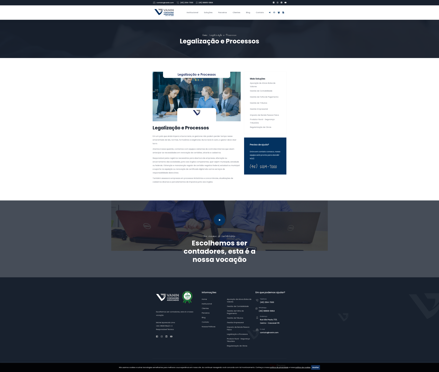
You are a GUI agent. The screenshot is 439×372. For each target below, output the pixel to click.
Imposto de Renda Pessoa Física (264, 115)
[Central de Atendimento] (274, 12)
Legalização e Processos (237, 334)
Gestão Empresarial (259, 109)
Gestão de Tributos (258, 103)
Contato (260, 12)
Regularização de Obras (260, 127)
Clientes (236, 12)
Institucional (192, 12)
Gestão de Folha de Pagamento (264, 97)
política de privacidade (279, 367)
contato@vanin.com (165, 2)
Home (204, 35)
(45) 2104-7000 (186, 2)
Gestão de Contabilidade (261, 91)
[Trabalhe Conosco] (283, 12)
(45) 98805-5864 (205, 2)
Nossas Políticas (208, 326)
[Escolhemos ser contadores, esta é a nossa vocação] (219, 220)
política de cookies (302, 367)
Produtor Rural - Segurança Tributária (262, 121)
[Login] (270, 12)
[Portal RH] (279, 12)
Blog (248, 12)
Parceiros (222, 12)
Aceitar (315, 367)
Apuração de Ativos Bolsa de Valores (262, 85)
